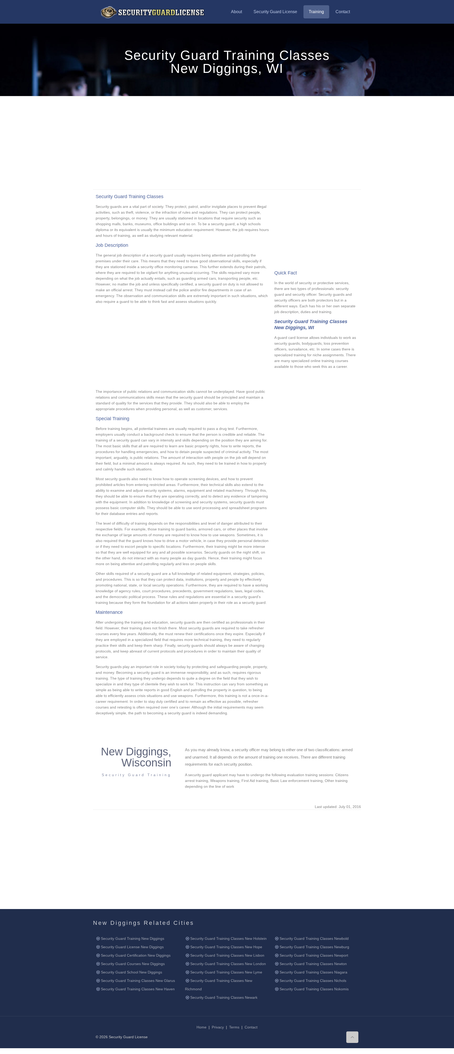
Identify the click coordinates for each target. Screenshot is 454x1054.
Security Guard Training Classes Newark (223, 997)
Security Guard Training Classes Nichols (313, 980)
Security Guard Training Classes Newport (314, 955)
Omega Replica (149, 1051)
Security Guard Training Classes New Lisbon (227, 955)
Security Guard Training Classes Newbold (314, 938)
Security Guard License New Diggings (132, 947)
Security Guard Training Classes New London (228, 964)
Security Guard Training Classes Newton (313, 964)
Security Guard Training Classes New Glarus (138, 980)
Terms (234, 1027)
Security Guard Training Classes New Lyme (226, 972)
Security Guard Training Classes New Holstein (228, 938)
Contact (251, 1027)
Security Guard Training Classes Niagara (313, 972)
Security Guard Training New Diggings (132, 938)
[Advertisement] (227, 142)
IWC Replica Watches (117, 1051)
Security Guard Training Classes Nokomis (314, 989)
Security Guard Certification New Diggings (136, 955)
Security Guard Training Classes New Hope (226, 947)
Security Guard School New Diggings (131, 972)
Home (202, 1027)
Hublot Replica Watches (78, 1051)
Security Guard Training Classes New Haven (138, 989)
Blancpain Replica (15, 1051)
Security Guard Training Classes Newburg (314, 947)
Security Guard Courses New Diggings (133, 964)
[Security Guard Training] (153, 12)
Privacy (218, 1027)
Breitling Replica (44, 1051)
